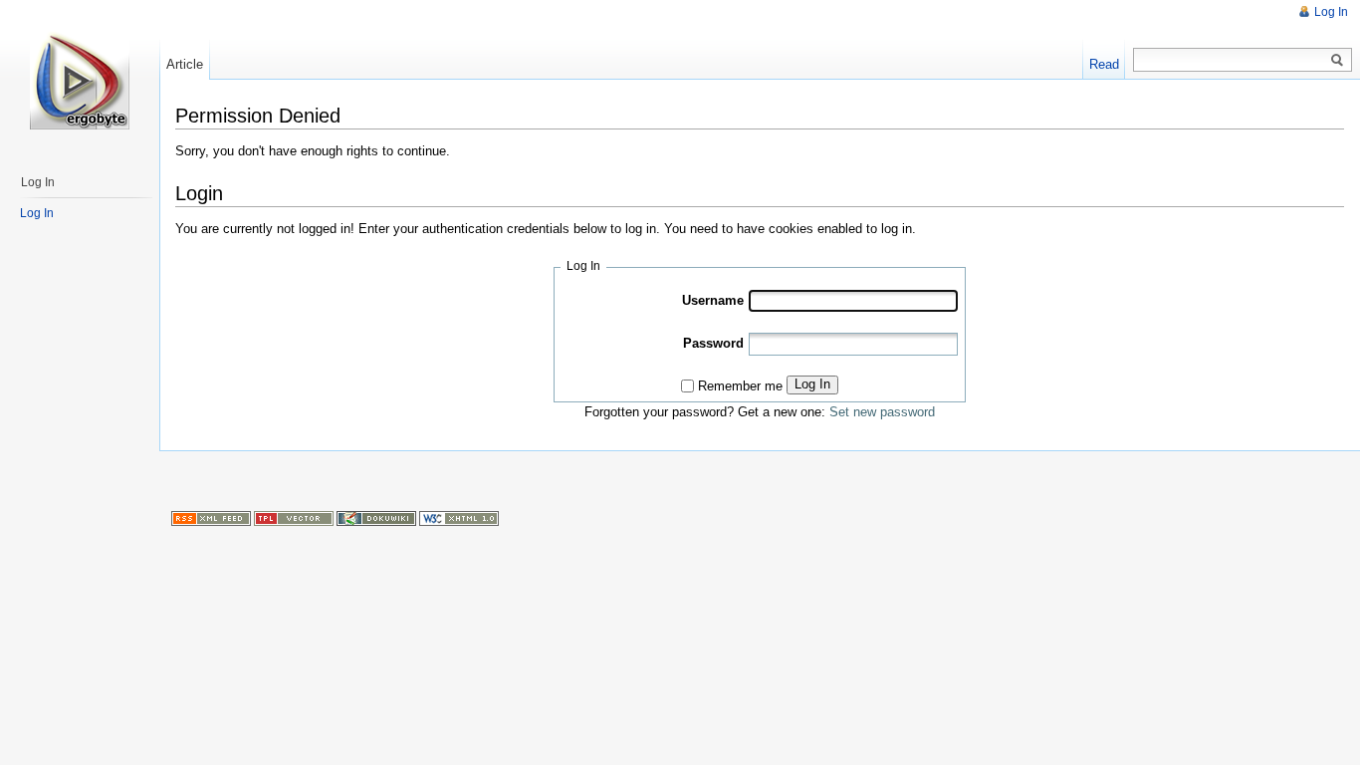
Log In (812, 384)
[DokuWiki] (376, 517)
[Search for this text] (1337, 61)
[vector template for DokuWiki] (294, 517)
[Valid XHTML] (459, 517)
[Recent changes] (211, 517)
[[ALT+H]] (79, 79)
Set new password (882, 411)
